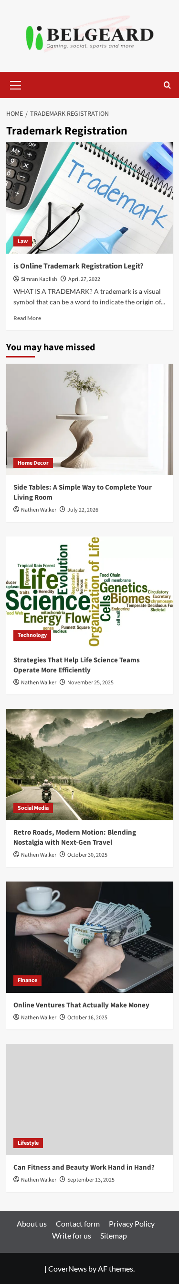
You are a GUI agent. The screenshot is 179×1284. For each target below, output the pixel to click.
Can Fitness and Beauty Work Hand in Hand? (84, 1167)
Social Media (33, 808)
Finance (27, 980)
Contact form (78, 1223)
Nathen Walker (38, 510)
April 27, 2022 (84, 279)
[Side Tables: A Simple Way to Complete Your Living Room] (89, 419)
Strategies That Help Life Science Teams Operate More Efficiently (76, 665)
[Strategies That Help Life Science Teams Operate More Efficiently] (89, 592)
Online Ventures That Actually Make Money (81, 1005)
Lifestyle (28, 1143)
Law (23, 241)
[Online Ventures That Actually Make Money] (89, 937)
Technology (32, 635)
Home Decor (33, 463)
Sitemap (113, 1235)
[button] (15, 84)
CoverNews (67, 1268)
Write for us (71, 1235)
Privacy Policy (132, 1223)
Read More (27, 318)
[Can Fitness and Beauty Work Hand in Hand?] (89, 1099)
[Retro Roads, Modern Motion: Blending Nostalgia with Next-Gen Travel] (89, 764)
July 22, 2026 (82, 510)
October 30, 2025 (87, 855)
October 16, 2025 (87, 1018)
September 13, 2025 (91, 1180)
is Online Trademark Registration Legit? (78, 266)
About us (32, 1223)
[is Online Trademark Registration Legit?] (89, 198)
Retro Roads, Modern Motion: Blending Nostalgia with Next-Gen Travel (74, 837)
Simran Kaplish (39, 279)
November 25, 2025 (90, 683)
